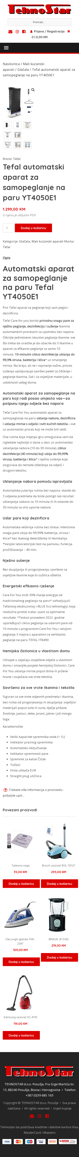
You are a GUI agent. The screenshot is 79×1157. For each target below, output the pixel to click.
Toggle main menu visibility (6, 47)
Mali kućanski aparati (47, 241)
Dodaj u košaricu (33, 228)
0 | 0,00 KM (40, 37)
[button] (33, 90)
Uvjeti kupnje (62, 1108)
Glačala (23, 69)
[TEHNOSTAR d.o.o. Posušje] (39, 9)
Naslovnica (11, 64)
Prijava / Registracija (49, 31)
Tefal (17, 159)
